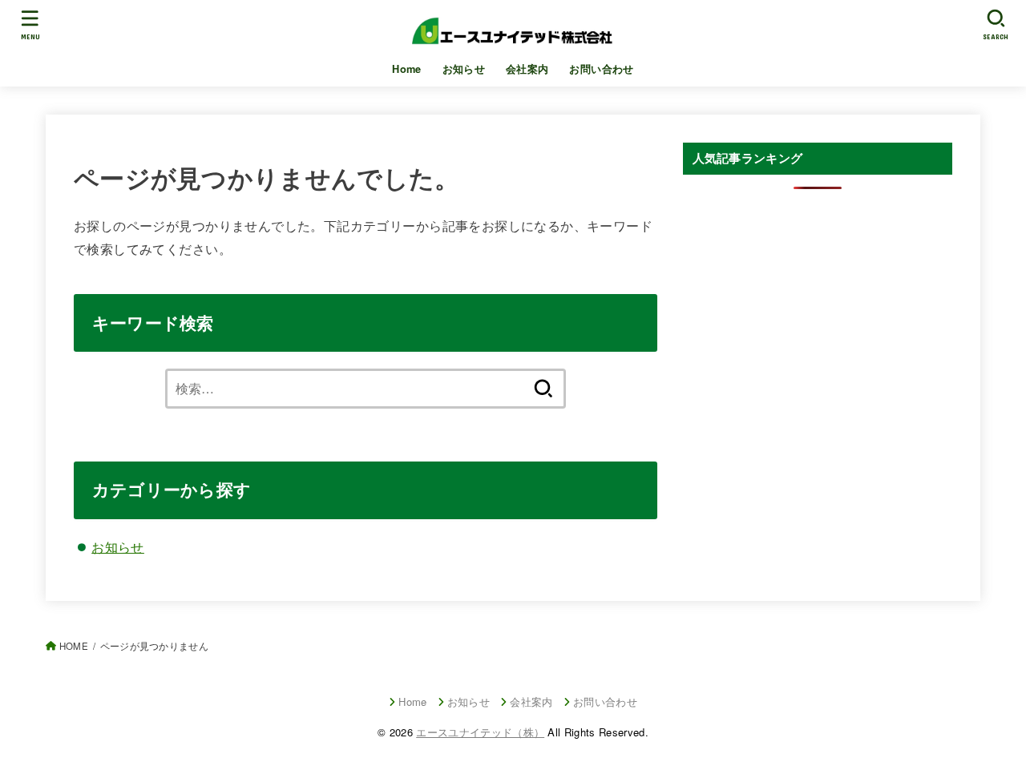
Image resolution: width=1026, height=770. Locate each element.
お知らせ (464, 69)
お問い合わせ (601, 69)
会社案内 (527, 69)
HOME (73, 645)
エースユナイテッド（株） (480, 732)
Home (407, 69)
